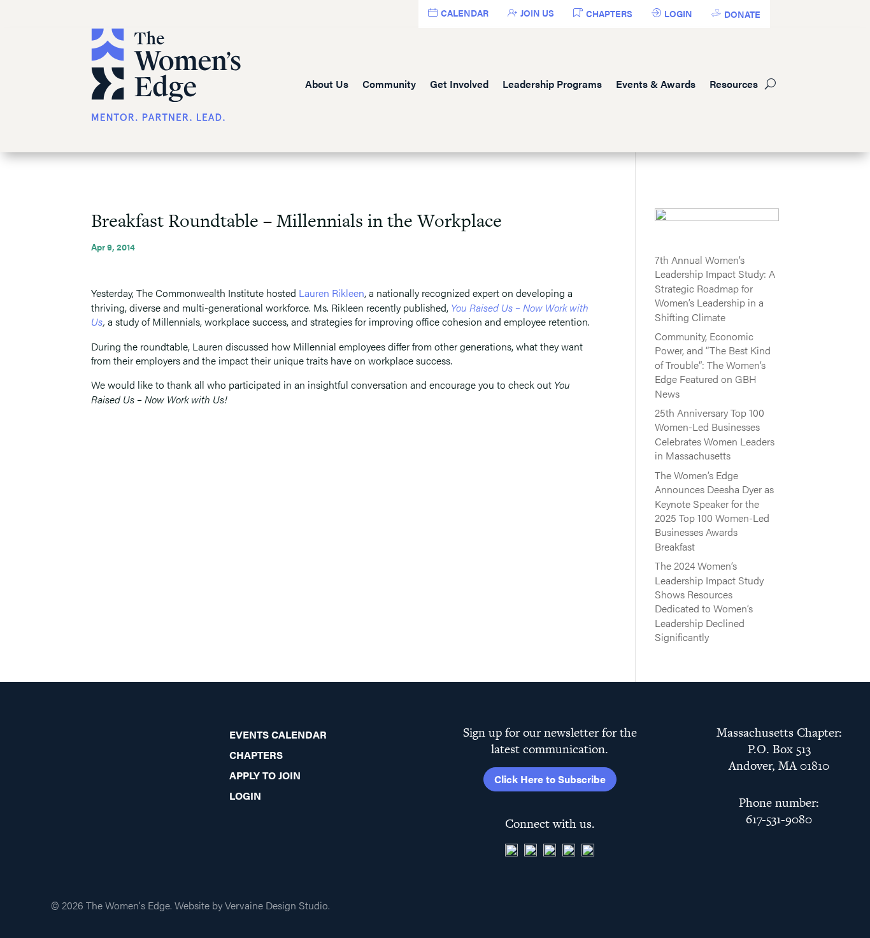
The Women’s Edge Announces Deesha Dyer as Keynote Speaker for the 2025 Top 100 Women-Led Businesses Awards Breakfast (714, 511)
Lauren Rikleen (331, 292)
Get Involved (459, 83)
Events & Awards (655, 83)
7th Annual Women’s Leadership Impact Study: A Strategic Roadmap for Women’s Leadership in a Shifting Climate (715, 288)
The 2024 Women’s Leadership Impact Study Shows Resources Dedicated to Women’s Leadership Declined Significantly (709, 601)
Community (389, 83)
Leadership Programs (552, 83)
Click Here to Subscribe (550, 779)
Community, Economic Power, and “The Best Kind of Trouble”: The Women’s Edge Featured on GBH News (713, 365)
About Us (326, 83)
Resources (734, 83)
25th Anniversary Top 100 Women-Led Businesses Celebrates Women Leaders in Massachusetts (714, 434)
